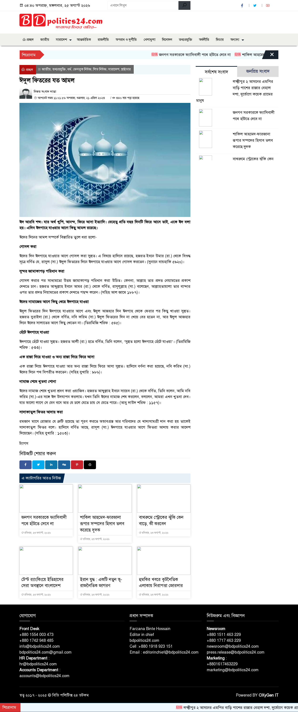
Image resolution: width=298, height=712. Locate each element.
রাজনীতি (103, 39)
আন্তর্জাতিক (84, 39)
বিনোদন (167, 39)
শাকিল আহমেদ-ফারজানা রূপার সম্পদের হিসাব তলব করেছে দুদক (102, 524)
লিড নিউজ (99, 69)
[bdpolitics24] (60, 21)
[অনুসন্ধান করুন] (184, 5)
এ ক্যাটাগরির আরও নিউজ (41, 478)
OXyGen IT (269, 695)
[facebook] (242, 5)
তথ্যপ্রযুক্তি (185, 39)
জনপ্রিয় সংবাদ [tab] (258, 71)
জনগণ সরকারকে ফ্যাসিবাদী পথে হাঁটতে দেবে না (180, 54)
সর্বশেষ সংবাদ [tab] (216, 72)
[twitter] (255, 5)
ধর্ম (69, 69)
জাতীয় (44, 39)
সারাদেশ (61, 39)
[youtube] (268, 5)
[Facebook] (25, 464)
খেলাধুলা (149, 39)
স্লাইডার (126, 69)
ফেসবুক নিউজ (82, 69)
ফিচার (220, 39)
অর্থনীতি (204, 39)
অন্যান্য (234, 39)
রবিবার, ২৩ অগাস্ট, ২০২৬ (37, 532)
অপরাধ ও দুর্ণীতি (126, 39)
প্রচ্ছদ (30, 39)
